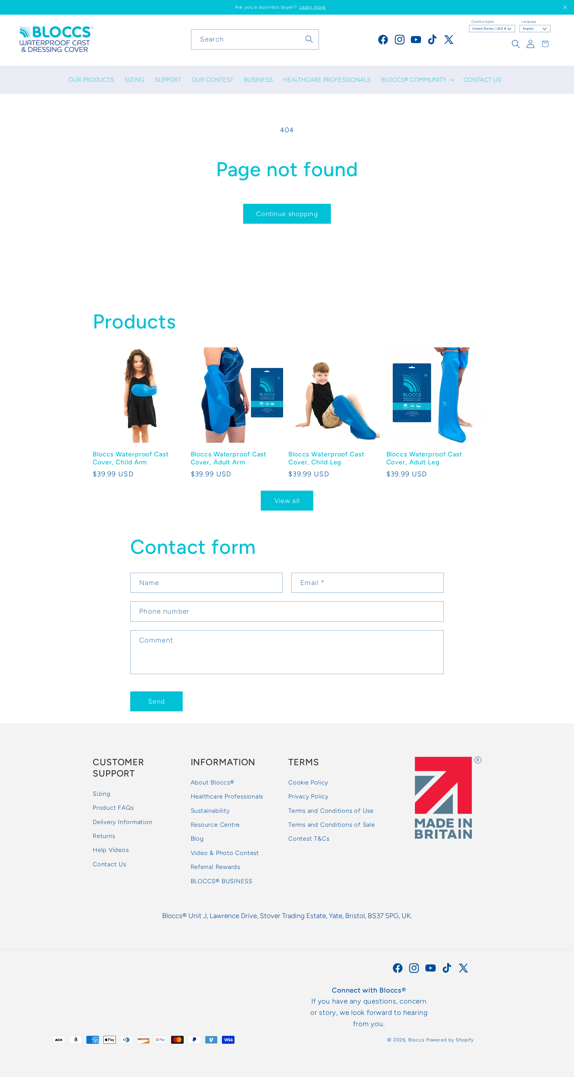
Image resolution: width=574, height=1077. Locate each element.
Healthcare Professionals (227, 796)
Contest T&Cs (308, 839)
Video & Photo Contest (225, 853)
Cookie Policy (308, 782)
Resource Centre (215, 824)
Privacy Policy (308, 796)
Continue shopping (287, 214)
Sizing (102, 793)
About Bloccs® (212, 782)
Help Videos (111, 850)
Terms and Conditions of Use (331, 810)
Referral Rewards (215, 867)
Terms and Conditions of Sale (331, 824)
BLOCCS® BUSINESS (221, 881)
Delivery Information (122, 822)
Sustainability (210, 810)
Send (156, 701)
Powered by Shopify (450, 1040)
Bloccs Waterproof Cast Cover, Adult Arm (229, 458)
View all (287, 501)
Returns (104, 836)
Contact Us (109, 864)
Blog (197, 839)
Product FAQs (113, 808)
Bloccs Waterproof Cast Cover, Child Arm (131, 458)
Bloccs (416, 1040)
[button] (417, 80)
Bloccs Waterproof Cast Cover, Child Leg (326, 458)
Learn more (312, 7)
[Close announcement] (565, 7)
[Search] (309, 39)
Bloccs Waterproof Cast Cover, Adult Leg (424, 458)
